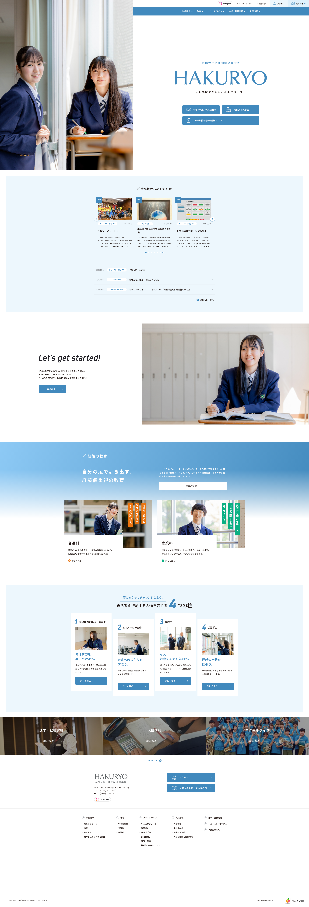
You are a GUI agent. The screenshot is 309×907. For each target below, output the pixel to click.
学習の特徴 (191, 485)
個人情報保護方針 (264, 900)
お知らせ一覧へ (207, 299)
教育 (122, 817)
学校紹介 (51, 389)
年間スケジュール (148, 823)
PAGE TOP (152, 761)
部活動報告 (146, 836)
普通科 (121, 828)
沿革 (86, 828)
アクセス (281, 3)
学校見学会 (178, 828)
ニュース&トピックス (244, 4)
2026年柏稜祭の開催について (208, 120)
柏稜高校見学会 (241, 109)
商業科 (121, 832)
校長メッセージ (90, 823)
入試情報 (179, 817)
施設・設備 (146, 840)
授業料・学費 (179, 832)
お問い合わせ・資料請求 (192, 788)
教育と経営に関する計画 (94, 836)
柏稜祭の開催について (150, 845)
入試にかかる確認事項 (183, 836)
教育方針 (88, 832)
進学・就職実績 (215, 817)
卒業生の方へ (262, 4)
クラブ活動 (146, 832)
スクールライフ (150, 817)
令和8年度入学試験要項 (204, 109)
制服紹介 (145, 828)
